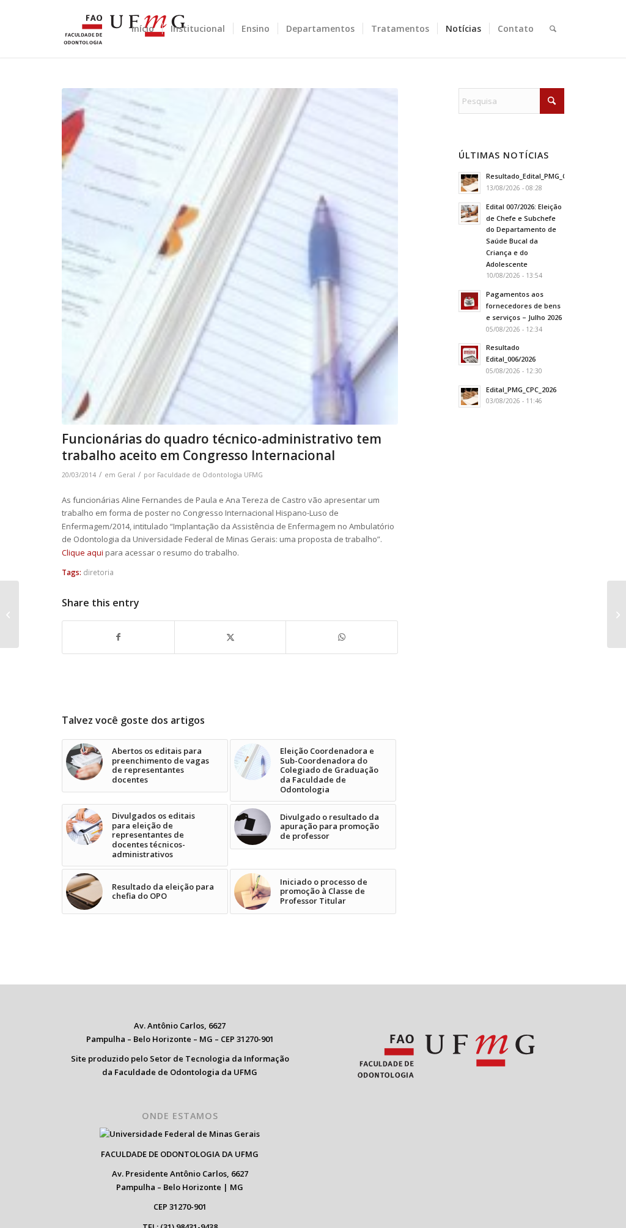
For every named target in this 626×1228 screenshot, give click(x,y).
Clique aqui (82, 552)
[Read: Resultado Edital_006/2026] (469, 354)
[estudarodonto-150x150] (230, 256)
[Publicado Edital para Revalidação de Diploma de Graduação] (9, 614)
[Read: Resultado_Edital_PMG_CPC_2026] (469, 183)
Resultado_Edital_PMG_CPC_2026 (539, 175)
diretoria (98, 572)
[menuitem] (142, 29)
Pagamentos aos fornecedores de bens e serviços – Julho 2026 (524, 305)
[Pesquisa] (553, 29)
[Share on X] (230, 637)
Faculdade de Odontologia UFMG (210, 475)
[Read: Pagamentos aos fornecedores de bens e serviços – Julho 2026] (469, 301)
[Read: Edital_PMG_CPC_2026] (469, 396)
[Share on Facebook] (118, 637)
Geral (126, 475)
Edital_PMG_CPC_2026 (521, 389)
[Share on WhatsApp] (341, 637)
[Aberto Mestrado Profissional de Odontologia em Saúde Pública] (616, 614)
